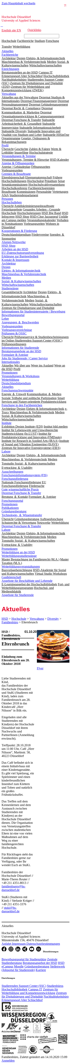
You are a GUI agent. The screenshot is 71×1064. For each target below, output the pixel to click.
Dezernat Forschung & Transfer (21, 493)
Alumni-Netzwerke (14, 242)
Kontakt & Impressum (15, 260)
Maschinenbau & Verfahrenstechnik (24, 274)
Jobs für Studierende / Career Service (25, 358)
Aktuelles (7, 51)
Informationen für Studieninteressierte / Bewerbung (33, 311)
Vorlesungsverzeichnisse (17, 330)
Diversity (53, 618)
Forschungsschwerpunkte (17, 390)
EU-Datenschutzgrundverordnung (23, 252)
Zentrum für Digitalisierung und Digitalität (34, 994)
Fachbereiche (25, 41)
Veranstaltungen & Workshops (20, 376)
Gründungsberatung (14, 511)
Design (6, 267)
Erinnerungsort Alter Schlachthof (22, 1000)
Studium (40, 41)
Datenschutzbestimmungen (43, 943)
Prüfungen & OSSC (14, 333)
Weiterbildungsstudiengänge (19, 556)
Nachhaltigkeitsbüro (56, 996)
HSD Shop (8, 245)
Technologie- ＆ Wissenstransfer (22, 515)
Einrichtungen (10, 69)
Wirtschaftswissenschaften (18, 284)
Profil (5, 145)
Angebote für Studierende (18, 595)
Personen (7, 198)
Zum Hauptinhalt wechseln (18, 3)
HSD (5, 618)
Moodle (19, 966)
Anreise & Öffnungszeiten (18, 163)
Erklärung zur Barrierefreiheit (20, 256)
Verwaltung (9, 93)
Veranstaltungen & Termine (19, 156)
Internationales (11, 362)
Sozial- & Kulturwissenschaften (21, 281)
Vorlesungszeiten (12, 326)
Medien (6, 277)
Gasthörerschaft (11, 577)
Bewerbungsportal (13, 315)
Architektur (9, 263)
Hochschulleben (12, 202)
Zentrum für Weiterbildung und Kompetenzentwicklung (30, 991)
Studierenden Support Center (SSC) (24, 985)
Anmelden (8, 1060)
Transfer (7, 46)
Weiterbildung (21, 46)
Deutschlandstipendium (16, 383)
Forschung (52, 41)
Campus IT (35, 989)
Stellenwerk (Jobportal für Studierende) (33, 968)
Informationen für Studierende (20, 347)
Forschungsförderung (15, 478)
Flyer (40, 668)
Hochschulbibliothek (14, 989)
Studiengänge (10, 288)
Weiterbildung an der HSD (18, 552)
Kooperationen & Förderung (19, 230)
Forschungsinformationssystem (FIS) (24, 475)
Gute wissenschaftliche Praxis (20, 489)
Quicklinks (34, 30)
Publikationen (10, 507)
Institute (6, 423)
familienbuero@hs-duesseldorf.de (13, 888)
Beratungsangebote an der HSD (21, 351)
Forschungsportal (12, 500)
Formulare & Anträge (15, 354)
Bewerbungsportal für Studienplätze (24, 959)
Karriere (41, 970)
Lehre (5, 318)
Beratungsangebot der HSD (40, 963)
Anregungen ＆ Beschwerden (20, 322)
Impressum (19, 943)
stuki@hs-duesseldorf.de (11, 909)
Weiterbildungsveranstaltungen (21, 566)
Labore (6, 451)
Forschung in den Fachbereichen (22, 405)
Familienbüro (10, 622)
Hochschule (9, 41)
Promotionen (10, 372)
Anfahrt (7, 943)
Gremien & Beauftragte (16, 174)
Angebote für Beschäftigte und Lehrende (27, 580)
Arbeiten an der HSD (15, 249)
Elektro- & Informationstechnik (21, 270)
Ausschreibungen (12, 471)
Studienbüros (55, 985)
